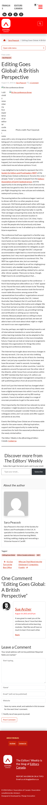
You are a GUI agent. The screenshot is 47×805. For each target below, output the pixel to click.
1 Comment (34, 83)
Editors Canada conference (25, 555)
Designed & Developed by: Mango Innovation (18, 796)
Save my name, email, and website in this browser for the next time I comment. (24, 707)
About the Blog (13, 738)
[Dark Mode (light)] (36, 5)
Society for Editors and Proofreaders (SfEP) (19, 173)
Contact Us (22, 743)
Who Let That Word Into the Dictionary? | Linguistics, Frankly (30, 564)
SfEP (38, 555)
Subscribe (39, 471)
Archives (12, 743)
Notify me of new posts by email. (16, 714)
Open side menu (10, 48)
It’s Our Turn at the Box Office (8, 564)
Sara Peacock (13, 40)
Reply (17, 635)
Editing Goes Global (8, 555)
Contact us (12, 441)
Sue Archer (23, 609)
